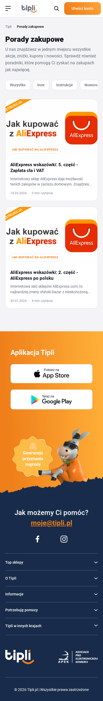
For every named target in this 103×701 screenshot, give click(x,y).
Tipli (8, 27)
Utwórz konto (82, 8)
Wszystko (18, 85)
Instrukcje (64, 85)
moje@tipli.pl (51, 523)
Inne (41, 85)
